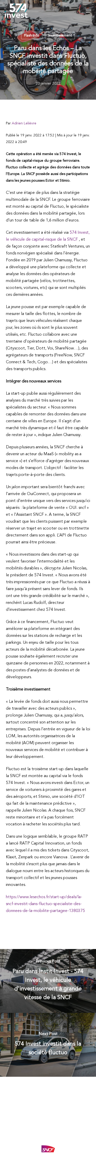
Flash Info (31, 35)
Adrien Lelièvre (24, 123)
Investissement (60, 35)
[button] (88, 10)
